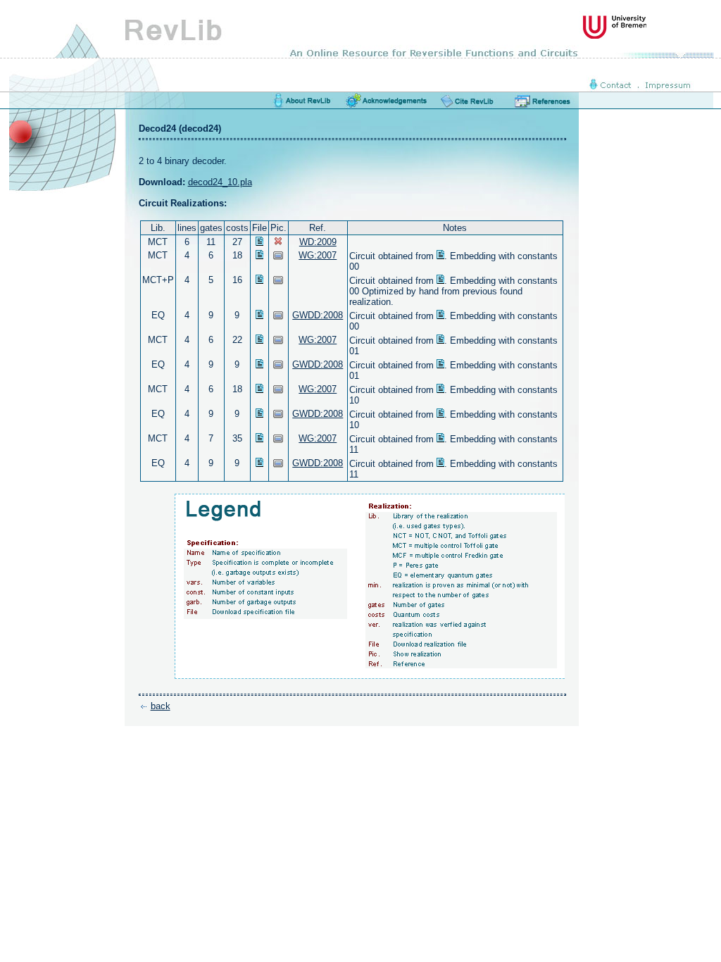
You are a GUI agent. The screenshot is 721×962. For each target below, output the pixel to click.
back (160, 706)
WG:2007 (318, 255)
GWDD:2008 (317, 315)
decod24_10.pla (220, 182)
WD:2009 (318, 242)
